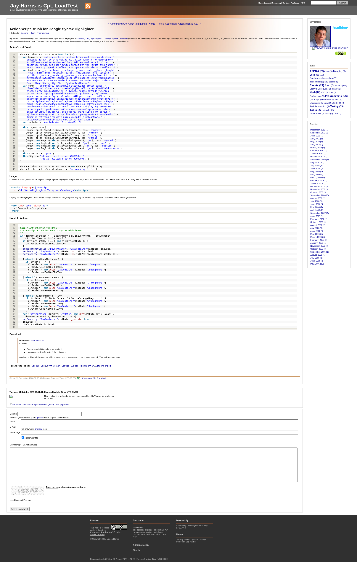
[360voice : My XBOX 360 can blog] (340, 54)
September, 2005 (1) (319, 252)
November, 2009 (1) (319, 156)
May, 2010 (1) (316, 142)
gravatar (38, 429)
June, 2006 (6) (317, 231)
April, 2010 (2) (316, 145)
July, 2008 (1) (316, 201)
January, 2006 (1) (318, 243)
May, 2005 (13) (317, 264)
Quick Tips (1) (316, 99)
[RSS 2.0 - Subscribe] (85, 6)
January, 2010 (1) (318, 153)
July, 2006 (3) (316, 228)
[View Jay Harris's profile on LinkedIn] (330, 48)
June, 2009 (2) (317, 168)
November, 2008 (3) (319, 189)
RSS (303, 3)
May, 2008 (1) (316, 207)
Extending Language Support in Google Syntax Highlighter (102, 38)
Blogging (24, 33)
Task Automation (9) (320, 106)
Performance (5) (317, 96)
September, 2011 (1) (319, 133)
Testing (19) (336, 106)
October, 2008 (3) (318, 192)
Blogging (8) (339, 71)
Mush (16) (315, 92)
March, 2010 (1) (317, 148)
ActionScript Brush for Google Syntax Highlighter (51, 29)
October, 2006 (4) (318, 222)
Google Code (39, 366)
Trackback (102, 378)
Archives (295, 3)
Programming (43, 33)
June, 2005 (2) (317, 261)
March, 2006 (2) (317, 237)
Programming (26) (336, 95)
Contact (285, 3)
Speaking (276, 3)
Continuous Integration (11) (323, 78)
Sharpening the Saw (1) (320, 103)
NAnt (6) (333, 92)
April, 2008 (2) (316, 210)
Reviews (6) (328, 99)
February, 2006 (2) (318, 240)
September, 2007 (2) (319, 213)
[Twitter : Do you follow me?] (340, 29)
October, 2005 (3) (318, 249)
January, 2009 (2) (318, 183)
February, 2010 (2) (318, 150)
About (268, 3)
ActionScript (103, 366)
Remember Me (31, 438)
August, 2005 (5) (317, 255)
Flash (32, 33)
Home (261, 3)
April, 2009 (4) (316, 174)
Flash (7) (329, 85)
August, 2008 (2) (317, 198)
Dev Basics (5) (331, 82)
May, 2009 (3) (316, 171)
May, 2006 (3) (316, 234)
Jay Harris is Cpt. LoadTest (44, 6)
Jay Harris (191, 542)
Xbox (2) (337, 113)
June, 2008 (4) (317, 204)
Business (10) (317, 75)
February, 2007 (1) (318, 219)
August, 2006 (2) (317, 225)
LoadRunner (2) (333, 89)
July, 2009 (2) (316, 165)
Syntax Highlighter (82, 366)
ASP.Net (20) (317, 71)
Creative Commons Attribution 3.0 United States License (106, 532)
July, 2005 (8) (316, 258)
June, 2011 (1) (316, 136)
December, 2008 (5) (319, 186)
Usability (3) (328, 110)
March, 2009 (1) (317, 177)
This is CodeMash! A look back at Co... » (179, 23)
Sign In (136, 550)
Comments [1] (88, 378)
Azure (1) (328, 71)
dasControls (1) (317, 82)
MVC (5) (324, 92)
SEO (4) (338, 99)
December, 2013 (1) (319, 130)
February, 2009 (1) (318, 180)
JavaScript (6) (340, 85)
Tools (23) (316, 109)
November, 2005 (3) (319, 246)
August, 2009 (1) (317, 162)
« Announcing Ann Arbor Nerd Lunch (127, 23)
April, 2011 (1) (316, 139)
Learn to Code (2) (318, 89)
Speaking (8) (338, 103)
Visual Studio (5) (317, 113)
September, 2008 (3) (319, 195)
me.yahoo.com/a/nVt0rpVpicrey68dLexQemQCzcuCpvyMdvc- (40, 404)
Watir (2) (329, 113)
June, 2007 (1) (317, 216)
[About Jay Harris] (320, 46)
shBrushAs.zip (37, 340)
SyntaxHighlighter (58, 366)
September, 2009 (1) (319, 159)
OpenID (39, 417)
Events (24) (317, 85)
